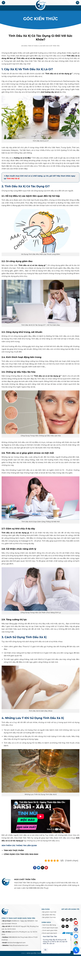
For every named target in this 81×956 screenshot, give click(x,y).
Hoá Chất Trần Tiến (52, 46)
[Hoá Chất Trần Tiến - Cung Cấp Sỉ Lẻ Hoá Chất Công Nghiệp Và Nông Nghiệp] (40, 5)
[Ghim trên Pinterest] (46, 868)
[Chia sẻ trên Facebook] (34, 868)
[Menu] (3, 2)
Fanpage (76, 932)
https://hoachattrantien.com (18, 945)
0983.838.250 (12, 937)
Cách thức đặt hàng (49, 925)
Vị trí (76, 945)
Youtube (76, 925)
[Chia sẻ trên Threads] (42, 868)
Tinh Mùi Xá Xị (13, 179)
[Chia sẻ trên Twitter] (38, 868)
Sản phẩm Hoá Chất (49, 912)
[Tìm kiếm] (77, 2)
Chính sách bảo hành (49, 933)
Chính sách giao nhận (49, 930)
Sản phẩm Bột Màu (49, 915)
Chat (76, 939)
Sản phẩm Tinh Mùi (49, 917)
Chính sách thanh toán (50, 928)
